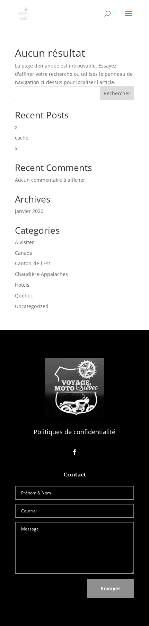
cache (21, 137)
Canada (24, 253)
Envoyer (110, 588)
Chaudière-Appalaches (41, 274)
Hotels (22, 284)
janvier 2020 (29, 211)
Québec (24, 295)
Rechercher (117, 93)
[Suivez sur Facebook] (74, 452)
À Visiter (24, 242)
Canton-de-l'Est (32, 263)
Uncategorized (32, 306)
